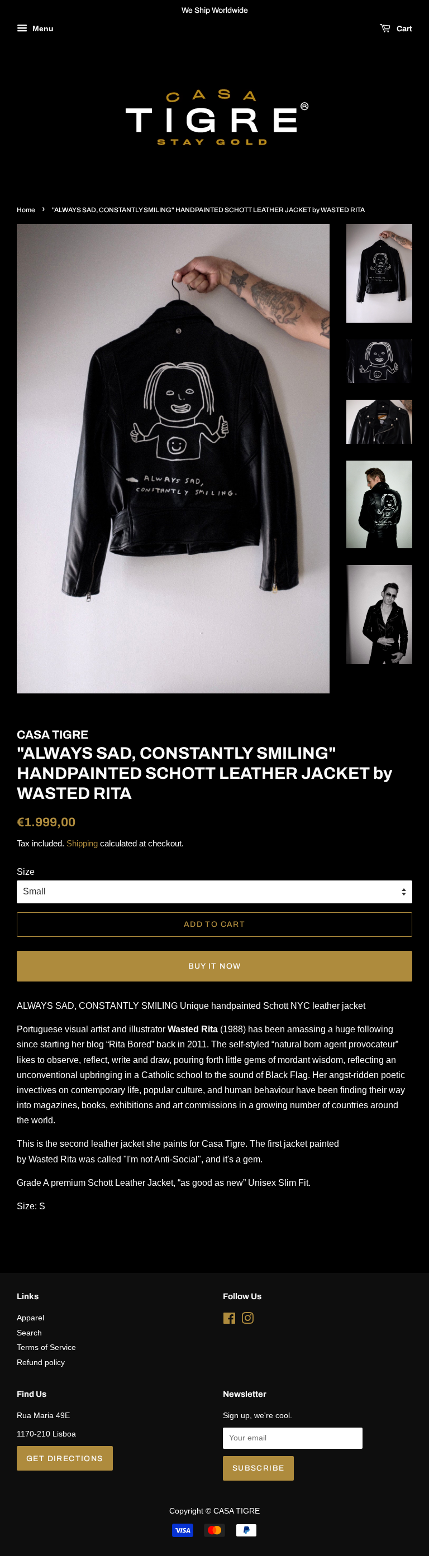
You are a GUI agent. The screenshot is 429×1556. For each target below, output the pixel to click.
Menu (42, 28)
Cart (403, 29)
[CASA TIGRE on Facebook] (229, 1320)
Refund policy (41, 1362)
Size (26, 872)
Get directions (64, 1458)
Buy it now (214, 966)
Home (26, 210)
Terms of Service (46, 1347)
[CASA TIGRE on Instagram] (247, 1320)
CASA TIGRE (236, 1511)
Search (29, 1333)
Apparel (30, 1318)
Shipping (82, 843)
